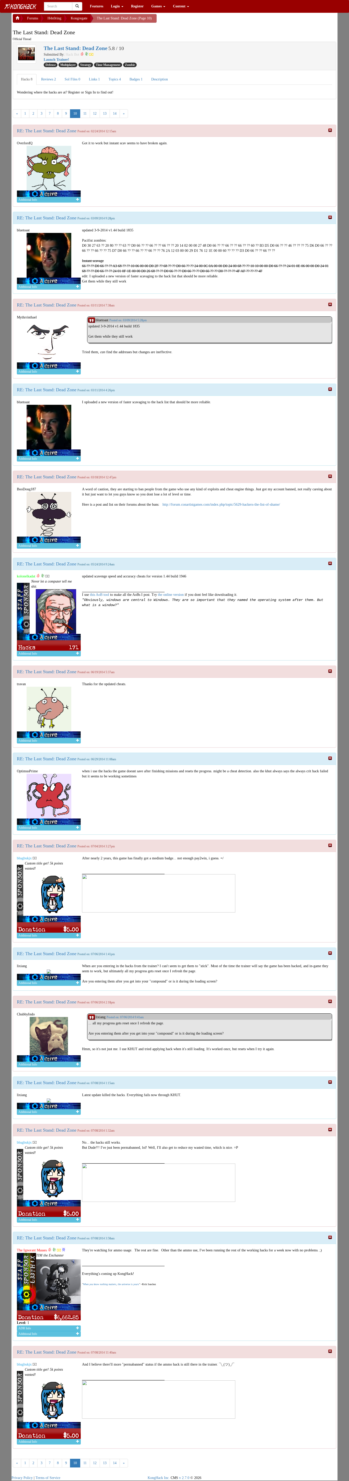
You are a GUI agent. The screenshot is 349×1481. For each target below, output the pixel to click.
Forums (32, 18)
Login (116, 6)
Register (137, 6)
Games (157, 6)
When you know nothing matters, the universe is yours (111, 1284)
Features (96, 6)
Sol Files (72, 79)
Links (94, 79)
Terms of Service (48, 1478)
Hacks (26, 79)
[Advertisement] (197, 20)
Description (159, 79)
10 (75, 113)
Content (180, 6)
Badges (136, 79)
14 (115, 113)
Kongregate (79, 18)
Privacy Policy (22, 1478)
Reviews (48, 79)
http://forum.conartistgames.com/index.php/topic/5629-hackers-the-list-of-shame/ (221, 504)
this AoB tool (99, 595)
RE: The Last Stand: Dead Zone (46, 130)
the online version (171, 595)
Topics (115, 79)
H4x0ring (54, 18)
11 (85, 113)
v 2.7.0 (184, 1478)
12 (95, 113)
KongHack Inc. (159, 1478)
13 (105, 113)
